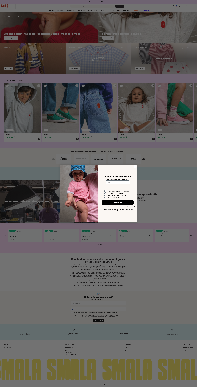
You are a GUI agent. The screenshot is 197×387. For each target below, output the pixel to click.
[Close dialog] (135, 166)
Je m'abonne (118, 202)
